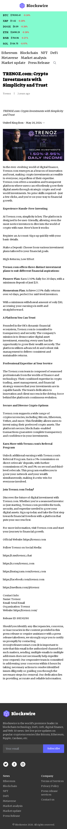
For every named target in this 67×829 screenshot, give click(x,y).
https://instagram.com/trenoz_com (24, 571)
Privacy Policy (50, 786)
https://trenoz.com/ (25, 610)
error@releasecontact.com (19, 644)
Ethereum (9, 781)
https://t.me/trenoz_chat (17, 555)
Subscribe (53, 748)
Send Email (18, 602)
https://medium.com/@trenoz (21, 587)
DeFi (6, 796)
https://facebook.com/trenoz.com (23, 579)
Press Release (11, 815)
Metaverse (9, 801)
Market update (12, 811)
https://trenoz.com (34, 539)
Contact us (47, 799)
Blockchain (10, 786)
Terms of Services (52, 781)
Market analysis (13, 806)
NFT (5, 791)
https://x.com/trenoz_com (18, 563)
